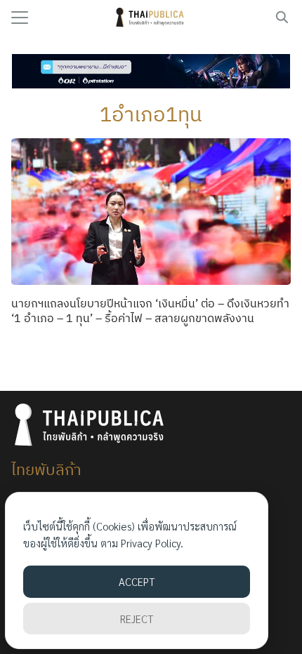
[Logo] (151, 17)
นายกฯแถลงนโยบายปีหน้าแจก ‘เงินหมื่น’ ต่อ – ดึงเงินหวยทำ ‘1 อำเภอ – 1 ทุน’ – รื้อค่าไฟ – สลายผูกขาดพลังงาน (150, 310)
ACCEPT (137, 581)
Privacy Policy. (152, 542)
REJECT (136, 618)
